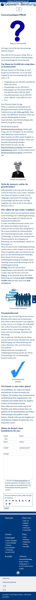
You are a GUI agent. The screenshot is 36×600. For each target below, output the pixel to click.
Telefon (21, 442)
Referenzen (26, 528)
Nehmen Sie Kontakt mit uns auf (18, 1)
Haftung (4, 275)
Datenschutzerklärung (21, 480)
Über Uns (26, 521)
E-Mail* (5, 448)
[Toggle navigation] (19, 9)
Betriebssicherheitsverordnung (11, 129)
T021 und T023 (22, 112)
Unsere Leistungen (11, 540)
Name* (21, 436)
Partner (25, 544)
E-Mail (21, 568)
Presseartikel (27, 530)
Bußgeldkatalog (6, 150)
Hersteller (26, 546)
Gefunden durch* (24, 448)
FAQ (24, 537)
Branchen (26, 539)
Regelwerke (26, 542)
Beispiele (25, 523)
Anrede (5, 436)
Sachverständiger (11, 543)
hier (21, 104)
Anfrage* (6, 454)
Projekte (25, 525)
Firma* (5, 442)
